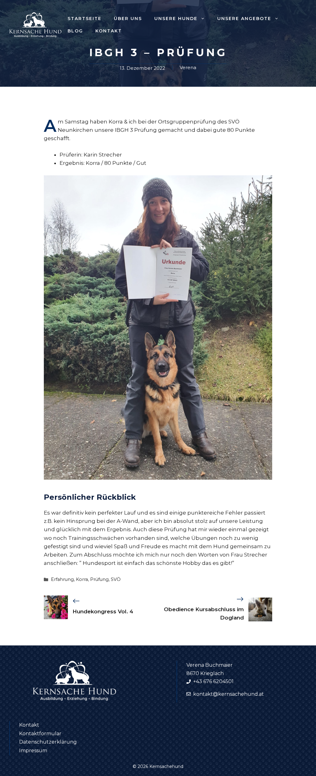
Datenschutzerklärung (48, 742)
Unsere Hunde (176, 18)
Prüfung (99, 579)
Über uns (128, 18)
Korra (82, 579)
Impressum (33, 750)
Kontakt (108, 31)
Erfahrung (62, 579)
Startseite (85, 18)
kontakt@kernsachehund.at (228, 694)
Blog (75, 31)
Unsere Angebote (244, 18)
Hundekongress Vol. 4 (103, 611)
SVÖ (116, 579)
